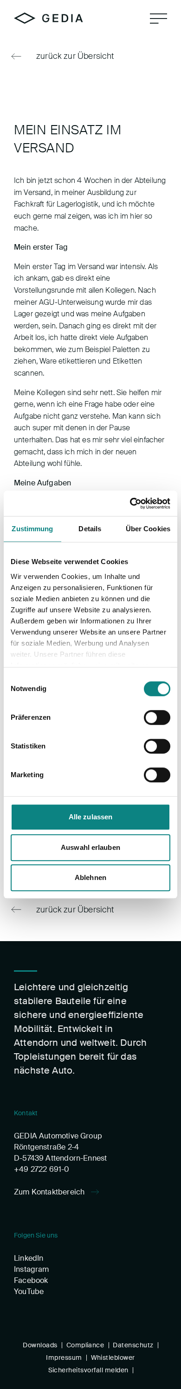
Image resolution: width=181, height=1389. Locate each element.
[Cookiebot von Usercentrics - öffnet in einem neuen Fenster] (130, 503)
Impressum (64, 1357)
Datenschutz (133, 1345)
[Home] (48, 18)
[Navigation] (158, 18)
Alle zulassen (90, 817)
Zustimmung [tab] (32, 529)
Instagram (31, 1269)
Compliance (85, 1345)
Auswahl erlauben (90, 847)
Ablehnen (90, 877)
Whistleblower (113, 1357)
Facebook (31, 1280)
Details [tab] (89, 529)
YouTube (29, 1291)
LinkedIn (28, 1258)
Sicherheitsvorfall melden (88, 1370)
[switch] (157, 717)
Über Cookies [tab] (148, 529)
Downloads (40, 1345)
